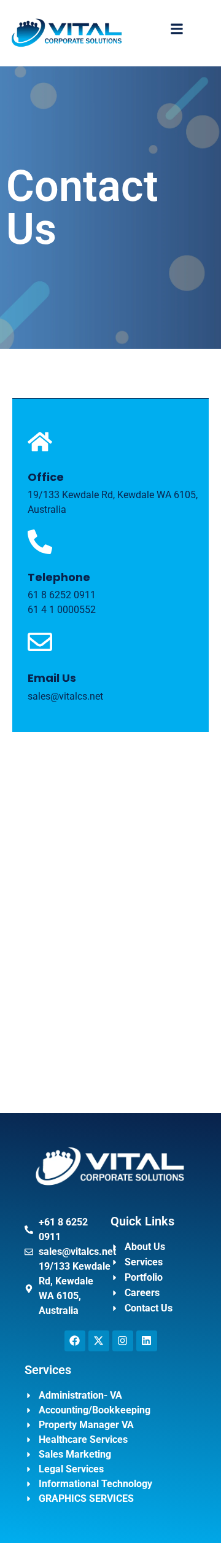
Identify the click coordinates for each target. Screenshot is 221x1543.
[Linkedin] (146, 1340)
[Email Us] (40, 642)
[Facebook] (74, 1340)
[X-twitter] (98, 1340)
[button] (177, 28)
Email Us (52, 678)
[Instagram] (122, 1340)
